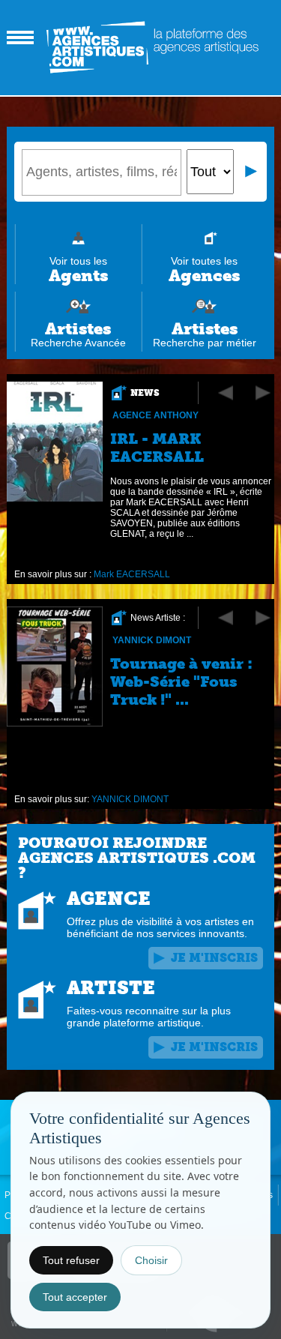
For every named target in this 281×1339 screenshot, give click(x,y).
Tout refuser (71, 1260)
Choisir (151, 1260)
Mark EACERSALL (132, 574)
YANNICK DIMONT (151, 640)
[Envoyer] (252, 172)
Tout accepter (75, 1297)
